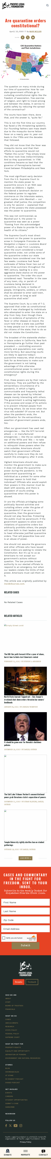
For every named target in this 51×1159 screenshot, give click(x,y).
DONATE (8, 1155)
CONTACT (43, 1155)
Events (8, 1093)
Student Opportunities (16, 1100)
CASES (8, 1019)
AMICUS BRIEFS (11, 1023)
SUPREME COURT (12, 1037)
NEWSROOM (10, 1114)
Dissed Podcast (12, 1082)
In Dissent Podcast (14, 1079)
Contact (32, 982)
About (8, 998)
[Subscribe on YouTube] (15, 1126)
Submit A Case (11, 1103)
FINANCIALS (10, 1009)
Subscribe (10, 1107)
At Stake (9, 1075)
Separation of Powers (15, 1054)
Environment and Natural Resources (22, 1058)
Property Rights (13, 1047)
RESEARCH (9, 1026)
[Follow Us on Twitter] (10, 1126)
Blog (7, 1068)
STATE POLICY (11, 1030)
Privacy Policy (25, 1142)
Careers (9, 1096)
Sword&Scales (12, 1072)
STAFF (7, 1002)
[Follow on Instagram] (20, 1126)
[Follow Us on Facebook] (6, 1126)
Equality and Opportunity (17, 1051)
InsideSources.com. (14, 584)
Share (17, 37)
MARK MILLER (36, 32)
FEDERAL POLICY (12, 1034)
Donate (18, 982)
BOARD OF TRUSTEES (14, 1006)
